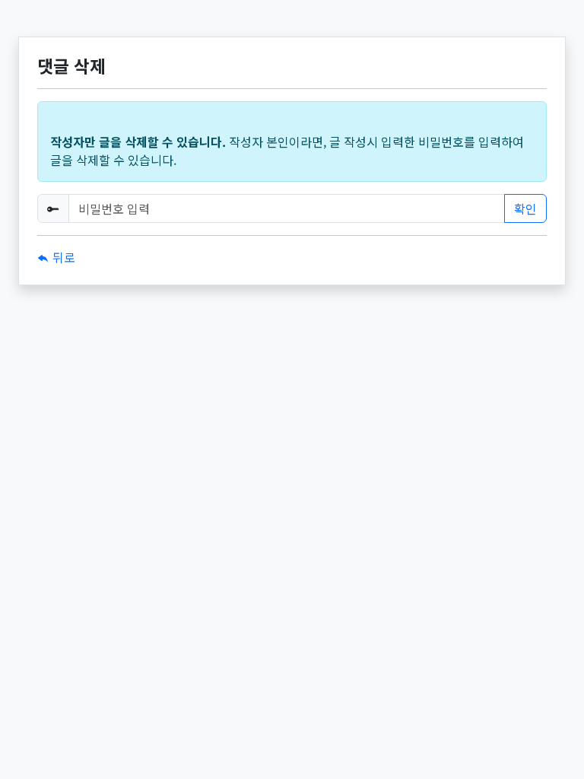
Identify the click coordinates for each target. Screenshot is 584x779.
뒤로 (62, 257)
